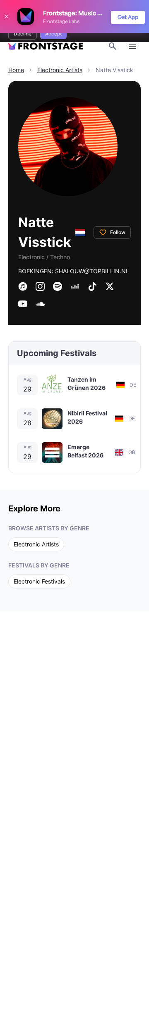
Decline (22, 33)
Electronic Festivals (39, 581)
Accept (53, 33)
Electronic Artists (59, 69)
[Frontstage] (45, 46)
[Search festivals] (113, 46)
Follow (117, 232)
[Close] (6, 16)
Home (16, 69)
